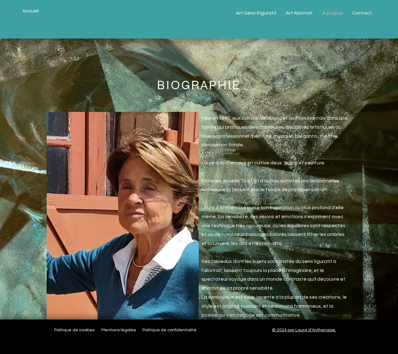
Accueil (30, 11)
